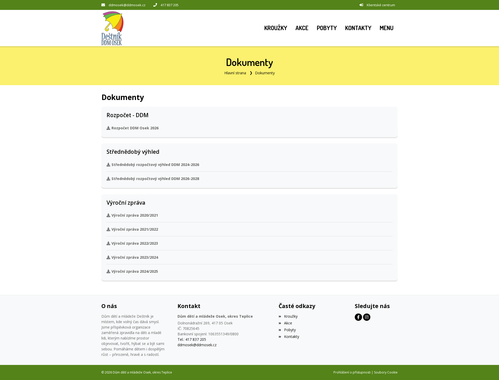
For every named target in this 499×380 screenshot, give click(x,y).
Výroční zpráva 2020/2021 (134, 215)
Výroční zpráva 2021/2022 (134, 229)
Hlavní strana (235, 72)
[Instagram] (366, 317)
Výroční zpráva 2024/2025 (134, 271)
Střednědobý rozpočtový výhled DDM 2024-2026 (155, 164)
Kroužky (290, 316)
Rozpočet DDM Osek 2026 (135, 127)
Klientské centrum (381, 5)
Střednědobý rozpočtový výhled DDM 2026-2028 (155, 178)
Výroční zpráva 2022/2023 (134, 243)
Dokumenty (265, 72)
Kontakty (291, 336)
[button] (387, 28)
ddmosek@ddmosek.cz (127, 5)
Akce (288, 323)
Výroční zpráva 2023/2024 (134, 257)
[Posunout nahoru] (487, 368)
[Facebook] (358, 317)
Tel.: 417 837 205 (192, 339)
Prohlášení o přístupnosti (352, 372)
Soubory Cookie (386, 372)
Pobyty (290, 329)
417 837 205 (170, 5)
